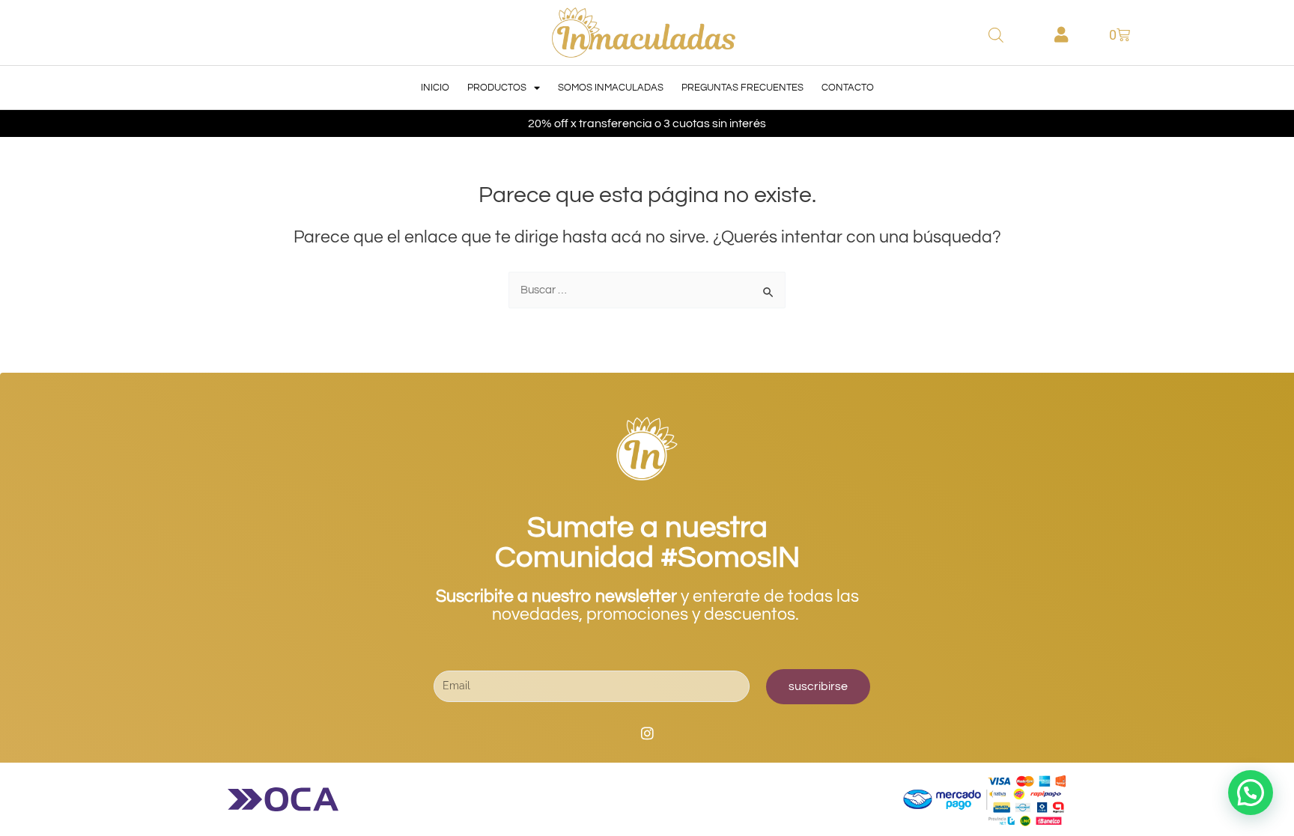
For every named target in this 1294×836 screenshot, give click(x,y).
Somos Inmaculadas (610, 87)
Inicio (435, 87)
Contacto (847, 87)
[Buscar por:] (647, 290)
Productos (496, 87)
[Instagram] (647, 733)
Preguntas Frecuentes (742, 87)
